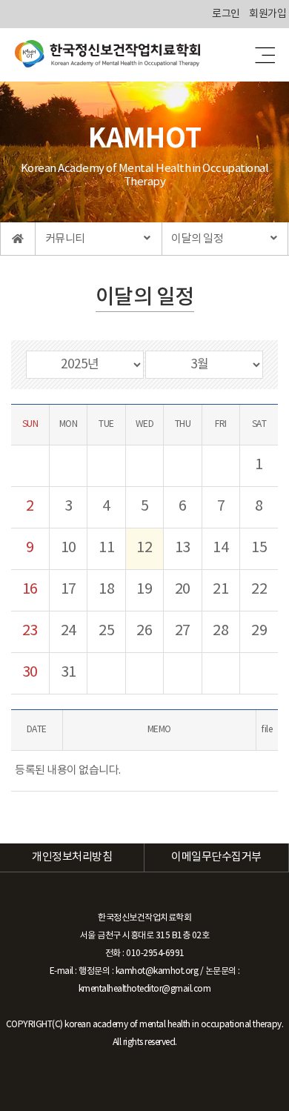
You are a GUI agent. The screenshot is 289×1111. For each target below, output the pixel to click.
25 (106, 631)
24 (68, 631)
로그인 (226, 14)
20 (182, 589)
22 (259, 589)
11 (106, 548)
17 (68, 589)
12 (144, 548)
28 (220, 631)
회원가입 (267, 14)
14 (220, 548)
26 (144, 631)
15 (259, 548)
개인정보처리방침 (72, 857)
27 (182, 631)
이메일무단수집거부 (216, 857)
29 (259, 631)
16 (30, 589)
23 (30, 631)
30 (30, 672)
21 (220, 589)
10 (68, 548)
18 (106, 589)
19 (144, 589)
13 (182, 548)
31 (68, 672)
